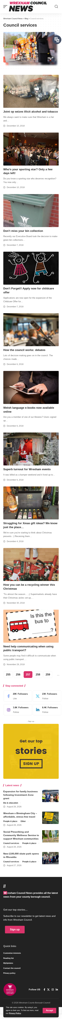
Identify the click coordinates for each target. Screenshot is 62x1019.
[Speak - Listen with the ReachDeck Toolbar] (56, 39)
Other (23, 821)
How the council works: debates (24, 350)
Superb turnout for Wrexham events (27, 469)
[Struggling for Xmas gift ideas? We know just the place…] (31, 502)
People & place (10, 821)
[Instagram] (17, 709)
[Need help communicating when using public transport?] (31, 626)
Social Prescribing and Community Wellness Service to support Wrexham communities (21, 835)
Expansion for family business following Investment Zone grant (20, 795)
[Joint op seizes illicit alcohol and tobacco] (31, 91)
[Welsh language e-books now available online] (31, 387)
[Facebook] (17, 696)
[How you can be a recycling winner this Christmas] (31, 564)
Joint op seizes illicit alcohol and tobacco (30, 111)
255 (8, 674)
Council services (11, 843)
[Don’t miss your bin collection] (31, 210)
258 (38, 674)
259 (48, 674)
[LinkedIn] (46, 709)
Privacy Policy (15, 1013)
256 (18, 674)
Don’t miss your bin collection (23, 230)
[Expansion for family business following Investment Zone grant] (50, 796)
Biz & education (10, 803)
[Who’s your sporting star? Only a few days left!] (31, 149)
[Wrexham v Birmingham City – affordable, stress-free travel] (50, 818)
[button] (49, 1010)
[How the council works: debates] (31, 329)
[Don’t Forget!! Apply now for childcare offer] (31, 268)
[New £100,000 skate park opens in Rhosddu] (50, 858)
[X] (46, 696)
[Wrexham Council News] (28, 6)
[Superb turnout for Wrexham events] (31, 448)
